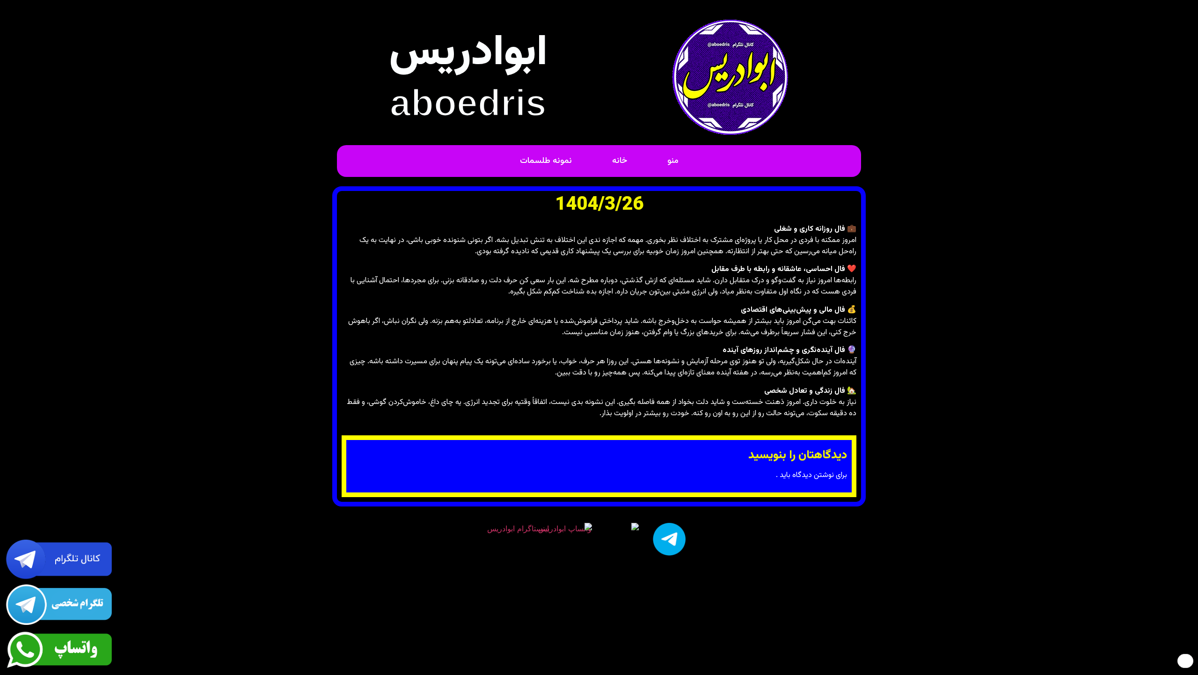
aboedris (468, 103)
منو (673, 161)
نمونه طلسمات (546, 161)
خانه (619, 161)
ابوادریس (468, 54)
